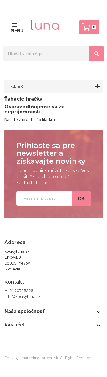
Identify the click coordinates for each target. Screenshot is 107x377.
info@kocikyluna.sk (22, 296)
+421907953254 (20, 290)
